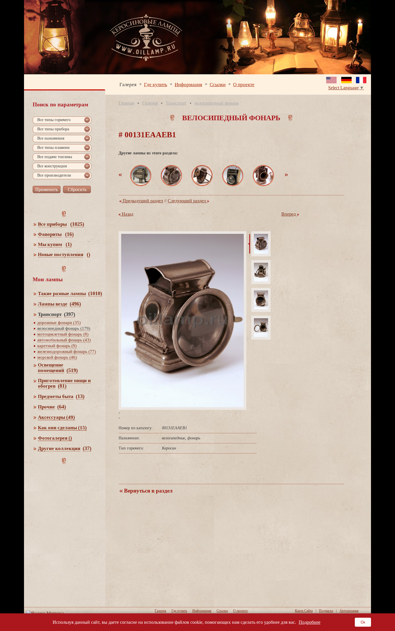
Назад (127, 214)
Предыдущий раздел (142, 200)
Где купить (155, 84)
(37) (87, 448)
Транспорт (176, 103)
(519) (72, 370)
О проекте (243, 84)
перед (289, 214)
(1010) (95, 293)
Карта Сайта (304, 611)
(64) (61, 407)
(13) (80, 396)
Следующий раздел (187, 200)
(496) (75, 304)
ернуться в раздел (148, 491)
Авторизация (349, 611)
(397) (69, 314)
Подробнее (309, 622)
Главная (126, 103)
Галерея (127, 84)
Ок (363, 622)
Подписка (326, 611)
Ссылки (218, 84)
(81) (62, 386)
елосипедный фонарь (217, 103)
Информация (188, 84)
